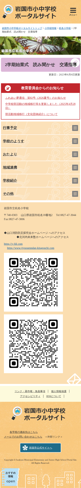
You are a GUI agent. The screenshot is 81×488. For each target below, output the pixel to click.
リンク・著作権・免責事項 (30, 391)
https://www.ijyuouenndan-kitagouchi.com (30, 248)
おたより (10, 154)
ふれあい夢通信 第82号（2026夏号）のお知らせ (35, 97)
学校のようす (13, 141)
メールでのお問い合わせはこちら (23, 436)
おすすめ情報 (11, 474)
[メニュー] (73, 12)
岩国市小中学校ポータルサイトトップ (22, 28)
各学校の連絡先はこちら (24, 432)
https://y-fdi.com (13, 243)
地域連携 (10, 167)
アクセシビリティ (30, 396)
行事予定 (10, 128)
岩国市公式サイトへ (40, 447)
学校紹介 (10, 180)
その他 (8, 194)
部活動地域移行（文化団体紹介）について (31, 114)
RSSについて (53, 396)
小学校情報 (50, 28)
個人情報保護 (58, 391)
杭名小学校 (65, 28)
